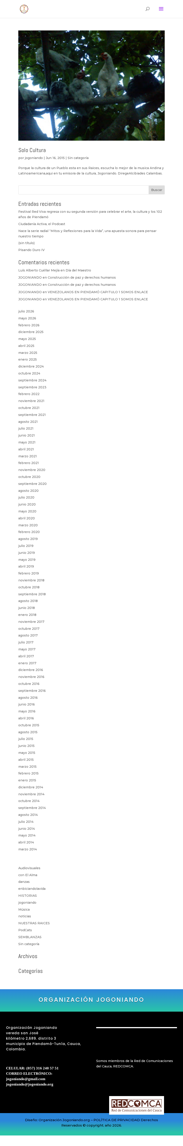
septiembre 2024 (32, 380)
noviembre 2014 (31, 794)
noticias (24, 916)
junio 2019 (26, 553)
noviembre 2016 (31, 677)
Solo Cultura (32, 150)
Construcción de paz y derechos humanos (82, 277)
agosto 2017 (28, 635)
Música (24, 909)
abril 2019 (26, 566)
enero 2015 (27, 780)
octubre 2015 (28, 725)
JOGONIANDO (30, 277)
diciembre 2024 (31, 366)
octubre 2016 (29, 684)
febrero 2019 (28, 573)
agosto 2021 (28, 422)
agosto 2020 (28, 491)
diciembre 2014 (30, 787)
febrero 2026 (29, 325)
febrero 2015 (28, 773)
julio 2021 (25, 428)
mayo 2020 (27, 511)
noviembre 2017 (31, 622)
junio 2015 (26, 746)
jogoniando (34, 158)
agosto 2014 (28, 815)
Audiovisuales (29, 868)
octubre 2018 (29, 587)
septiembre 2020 (32, 484)
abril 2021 (26, 449)
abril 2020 (26, 518)
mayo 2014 (26, 835)
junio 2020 (27, 504)
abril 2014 (26, 842)
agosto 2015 (27, 732)
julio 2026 (26, 311)
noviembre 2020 (31, 470)
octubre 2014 (29, 801)
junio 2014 (26, 829)
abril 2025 (26, 346)
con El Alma (27, 875)
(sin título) (26, 243)
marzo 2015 (27, 767)
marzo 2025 (27, 353)
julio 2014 (25, 822)
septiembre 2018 (32, 594)
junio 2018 (26, 608)
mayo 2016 (26, 711)
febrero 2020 (29, 532)
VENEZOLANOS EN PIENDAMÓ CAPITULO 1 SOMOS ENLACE (98, 292)
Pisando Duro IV (31, 250)
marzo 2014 (27, 849)
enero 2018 (27, 615)
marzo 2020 (28, 525)
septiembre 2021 (32, 415)
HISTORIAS (27, 896)
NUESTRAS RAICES (34, 923)
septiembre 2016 (32, 691)
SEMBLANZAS (30, 937)
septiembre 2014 (32, 808)
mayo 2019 (26, 560)
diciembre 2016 (30, 670)
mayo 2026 (27, 318)
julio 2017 (25, 642)
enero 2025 (27, 359)
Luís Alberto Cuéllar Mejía (39, 270)
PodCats (25, 930)
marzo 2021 (27, 456)
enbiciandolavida (32, 889)
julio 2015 (25, 739)
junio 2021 (26, 435)
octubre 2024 (29, 373)
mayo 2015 (26, 753)
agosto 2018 (28, 601)
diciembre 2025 (31, 332)
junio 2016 (26, 704)
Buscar (156, 190)
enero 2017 (27, 663)
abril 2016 (26, 718)
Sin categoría (78, 158)
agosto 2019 (28, 539)
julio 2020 (26, 497)
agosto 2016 (28, 698)
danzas (24, 882)
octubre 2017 (29, 629)
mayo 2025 (27, 339)
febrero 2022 (29, 394)
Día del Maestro (78, 270)
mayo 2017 (26, 649)
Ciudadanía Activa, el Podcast (41, 224)
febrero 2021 (28, 463)
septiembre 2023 (32, 387)
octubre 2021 (29, 408)
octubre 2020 (29, 477)
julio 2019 (25, 546)
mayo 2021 (26, 442)
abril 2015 (26, 760)
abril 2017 (26, 656)
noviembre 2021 (31, 401)
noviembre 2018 (31, 580)
